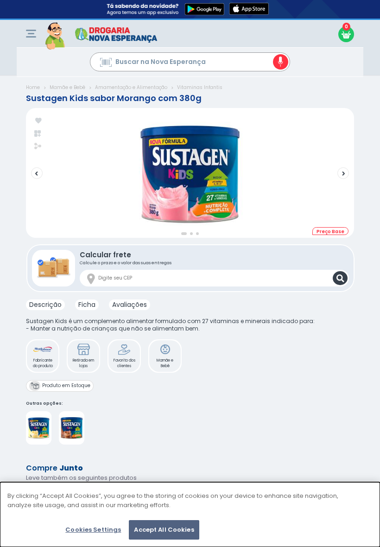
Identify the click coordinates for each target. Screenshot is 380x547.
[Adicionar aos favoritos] (38, 121)
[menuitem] (31, 34)
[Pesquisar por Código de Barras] (106, 63)
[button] (42, 356)
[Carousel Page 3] (197, 233)
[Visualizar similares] (38, 134)
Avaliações (129, 304)
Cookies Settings (93, 529)
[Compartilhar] (37, 147)
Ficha (86, 304)
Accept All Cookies (164, 529)
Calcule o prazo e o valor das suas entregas (125, 257)
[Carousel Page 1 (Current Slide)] (184, 233)
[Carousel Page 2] (191, 233)
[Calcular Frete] (340, 278)
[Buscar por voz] (280, 62)
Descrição (45, 304)
